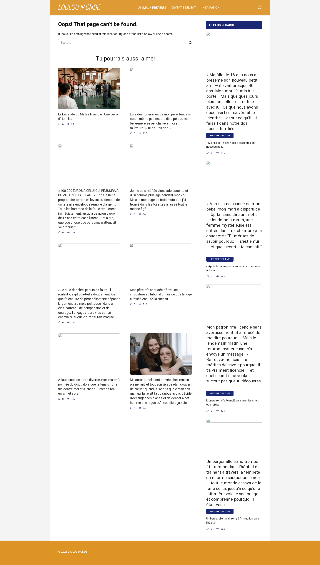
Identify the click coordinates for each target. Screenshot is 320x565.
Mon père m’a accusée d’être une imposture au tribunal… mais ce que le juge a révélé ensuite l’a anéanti (161, 294)
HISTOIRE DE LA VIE (220, 135)
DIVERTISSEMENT (184, 7)
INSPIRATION (210, 7)
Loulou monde (79, 7)
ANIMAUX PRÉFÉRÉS (152, 7)
